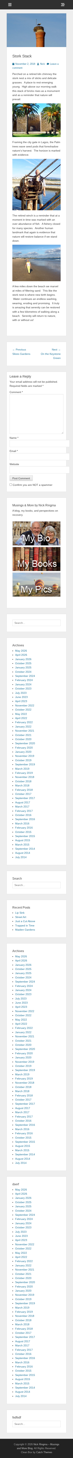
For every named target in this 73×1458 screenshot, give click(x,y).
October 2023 (23, 688)
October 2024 (23, 671)
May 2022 (21, 713)
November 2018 (24, 777)
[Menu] (10, 4)
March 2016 (22, 823)
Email (14, 450)
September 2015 (25, 836)
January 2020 (23, 751)
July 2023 (21, 692)
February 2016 (24, 827)
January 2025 (23, 667)
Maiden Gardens (25, 929)
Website (14, 464)
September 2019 (25, 764)
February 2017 (24, 810)
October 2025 (23, 663)
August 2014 (22, 852)
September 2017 (25, 798)
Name (14, 437)
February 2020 (24, 747)
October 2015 (23, 831)
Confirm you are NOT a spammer (32, 484)
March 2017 (22, 806)
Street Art (20, 917)
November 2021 (24, 730)
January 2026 (23, 659)
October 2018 (23, 781)
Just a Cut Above (25, 921)
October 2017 (23, 793)
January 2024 (23, 684)
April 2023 (21, 701)
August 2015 (22, 840)
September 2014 (25, 848)
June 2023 (21, 697)
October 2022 (23, 709)
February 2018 (24, 789)
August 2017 (22, 802)
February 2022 (24, 722)
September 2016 (25, 819)
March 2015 (22, 844)
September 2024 (25, 675)
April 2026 (21, 654)
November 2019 (24, 755)
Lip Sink (20, 912)
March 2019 (22, 768)
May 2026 (21, 650)
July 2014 (21, 857)
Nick (42, 63)
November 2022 (24, 705)
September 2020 (25, 743)
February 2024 (24, 680)
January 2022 (23, 726)
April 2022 (21, 718)
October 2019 (23, 760)
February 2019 (24, 772)
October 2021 (23, 735)
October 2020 (23, 739)
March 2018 (22, 785)
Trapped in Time (24, 925)
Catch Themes (44, 1452)
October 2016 (23, 815)
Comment (16, 392)
